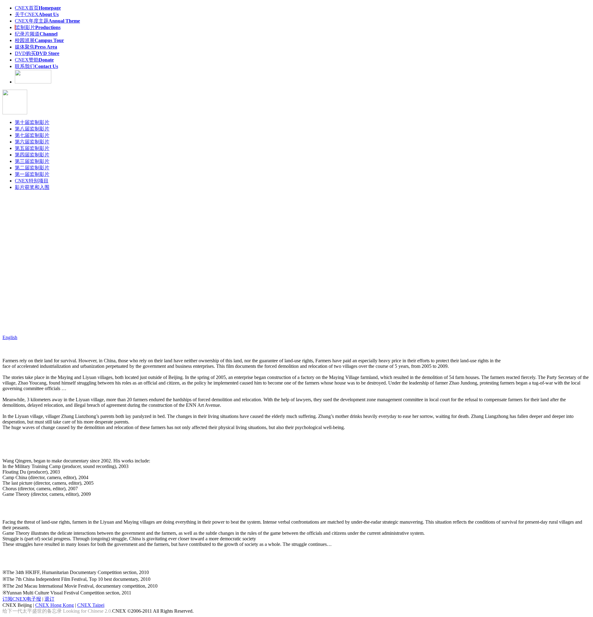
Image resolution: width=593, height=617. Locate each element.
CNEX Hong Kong (54, 605)
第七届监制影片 (32, 135)
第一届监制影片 (32, 174)
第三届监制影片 (32, 161)
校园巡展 (39, 40)
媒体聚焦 (36, 46)
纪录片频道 (36, 33)
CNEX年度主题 (47, 20)
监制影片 (38, 27)
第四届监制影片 (32, 154)
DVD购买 (37, 53)
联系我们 (36, 66)
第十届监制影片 (32, 122)
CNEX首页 (38, 8)
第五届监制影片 (32, 148)
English (9, 337)
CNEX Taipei (90, 605)
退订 (49, 599)
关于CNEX (37, 14)
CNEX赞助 (34, 59)
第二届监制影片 (32, 167)
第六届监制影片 (32, 141)
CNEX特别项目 (31, 180)
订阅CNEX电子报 (21, 599)
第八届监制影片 (32, 128)
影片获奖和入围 (32, 187)
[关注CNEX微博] (33, 81)
